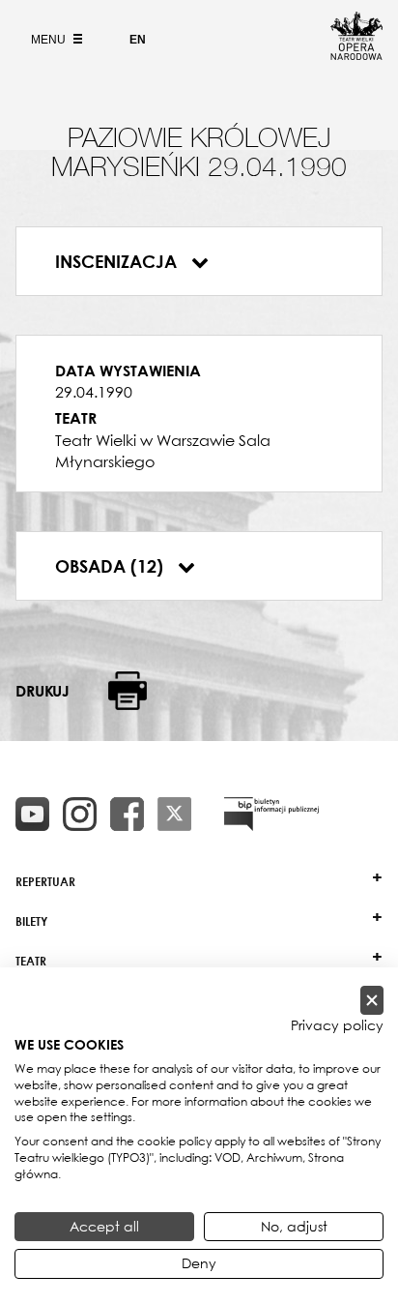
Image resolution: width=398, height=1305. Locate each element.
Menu (50, 39)
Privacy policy (337, 1025)
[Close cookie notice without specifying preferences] (372, 1001)
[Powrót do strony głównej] (356, 54)
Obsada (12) (111, 566)
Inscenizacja (118, 261)
